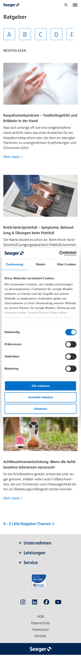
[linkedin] (34, 602)
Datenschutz (40, 623)
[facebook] (46, 602)
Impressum (40, 629)
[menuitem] (65, 5)
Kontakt (40, 636)
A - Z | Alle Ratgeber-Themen (27, 524)
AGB (40, 616)
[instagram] (22, 602)
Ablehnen (40, 408)
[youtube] (58, 602)
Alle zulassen (40, 385)
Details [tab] (40, 264)
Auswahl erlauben (40, 397)
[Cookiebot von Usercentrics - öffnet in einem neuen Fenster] (59, 253)
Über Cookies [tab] (66, 264)
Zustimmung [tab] (14, 264)
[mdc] (39, 581)
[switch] (70, 344)
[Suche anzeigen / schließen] (65, 5)
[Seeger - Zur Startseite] (11, 5)
